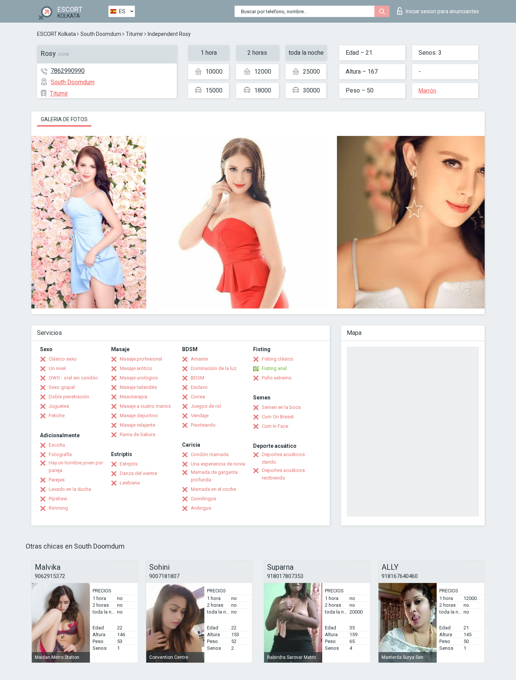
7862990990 (68, 70)
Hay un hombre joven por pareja (76, 466)
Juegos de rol (206, 406)
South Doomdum (100, 34)
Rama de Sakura (137, 434)
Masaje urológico (139, 378)
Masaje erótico (136, 368)
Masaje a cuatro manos (145, 406)
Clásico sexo (63, 359)
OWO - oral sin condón (73, 378)
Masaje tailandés (138, 387)
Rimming (58, 508)
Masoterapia (133, 396)
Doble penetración (69, 396)
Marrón (427, 90)
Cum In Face (275, 426)
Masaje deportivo (139, 415)
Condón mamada (210, 454)
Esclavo (199, 387)
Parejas (57, 480)
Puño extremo (277, 378)
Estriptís (128, 464)
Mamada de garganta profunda (214, 476)
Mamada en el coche (213, 489)
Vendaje (200, 415)
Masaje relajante (137, 425)
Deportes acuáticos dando (283, 458)
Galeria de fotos (64, 119)
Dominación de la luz (213, 368)
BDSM (197, 378)
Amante (199, 359)
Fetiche (57, 415)
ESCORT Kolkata (56, 34)
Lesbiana (130, 483)
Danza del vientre (138, 473)
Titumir (134, 34)
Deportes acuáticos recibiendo (283, 474)
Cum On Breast (278, 416)
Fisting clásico (278, 359)
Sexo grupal (62, 387)
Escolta (57, 445)
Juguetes (59, 406)
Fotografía (60, 454)
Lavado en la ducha (70, 489)
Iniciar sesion (442, 11)
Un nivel (57, 368)
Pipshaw (58, 498)
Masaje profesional (141, 359)
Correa (198, 396)
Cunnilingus (203, 498)
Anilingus (201, 508)
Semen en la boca (281, 407)
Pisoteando (203, 425)
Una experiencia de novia (218, 464)
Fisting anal (274, 368)
